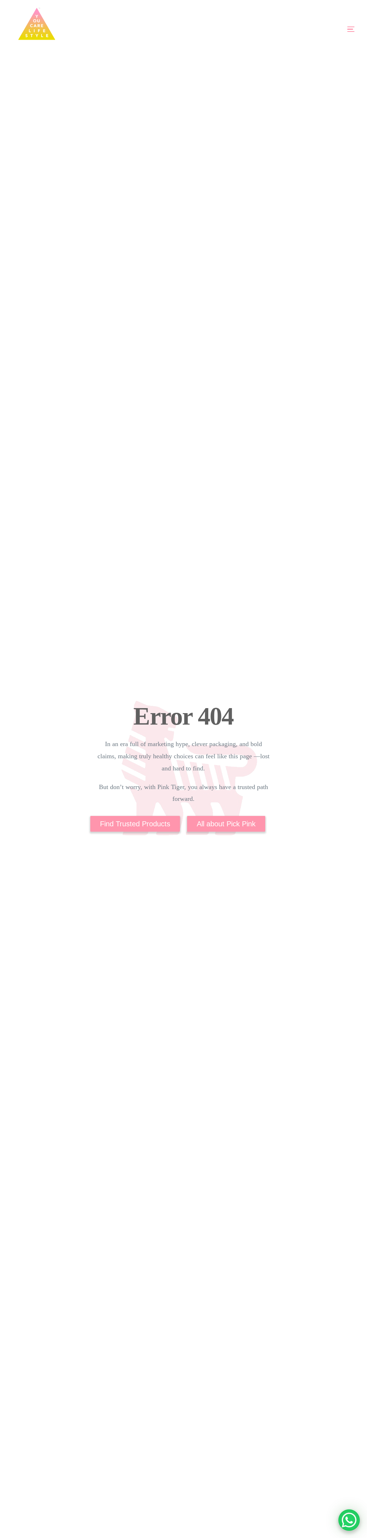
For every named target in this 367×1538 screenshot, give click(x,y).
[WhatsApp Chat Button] (349, 1520)
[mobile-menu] (330, 29)
